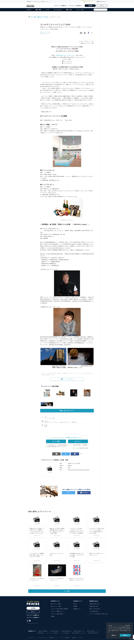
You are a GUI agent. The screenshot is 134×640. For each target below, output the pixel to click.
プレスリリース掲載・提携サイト (57, 613)
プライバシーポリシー (119, 625)
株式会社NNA (40, 633)
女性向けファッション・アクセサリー (51, 422)
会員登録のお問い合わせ (94, 603)
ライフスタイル (58, 9)
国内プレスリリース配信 (56, 603)
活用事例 (52, 616)
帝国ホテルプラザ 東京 (42, 17)
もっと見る (67, 591)
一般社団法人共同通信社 (42, 631)
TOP (31, 17)
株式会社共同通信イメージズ (93, 631)
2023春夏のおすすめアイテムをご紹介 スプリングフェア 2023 (76, 555)
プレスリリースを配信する (60, 5)
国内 (87, 1)
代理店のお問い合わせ (93, 606)
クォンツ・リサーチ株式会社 (52, 633)
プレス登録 (57, 441)
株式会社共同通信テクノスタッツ (78, 633)
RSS (80, 637)
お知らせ (75, 603)
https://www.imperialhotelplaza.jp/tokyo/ (79, 469)
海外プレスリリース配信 (56, 606)
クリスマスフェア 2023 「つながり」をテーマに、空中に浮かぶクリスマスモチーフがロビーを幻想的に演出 (76, 531)
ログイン (102, 5)
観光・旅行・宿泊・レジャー (65, 422)
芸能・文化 (69, 9)
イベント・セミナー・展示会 (49, 418)
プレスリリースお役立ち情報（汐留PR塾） (59, 608)
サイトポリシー (31, 637)
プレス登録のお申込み (93, 611)
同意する (125, 635)
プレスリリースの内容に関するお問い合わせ (98, 613)
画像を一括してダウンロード (67, 410)
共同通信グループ (77, 608)
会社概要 (75, 606)
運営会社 (74, 637)
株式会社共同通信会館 (66, 631)
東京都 (45, 426)
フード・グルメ (80, 9)
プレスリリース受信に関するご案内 (80, 448)
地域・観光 (38, 9)
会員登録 (90, 5)
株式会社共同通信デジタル (78, 631)
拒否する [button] (114, 635)
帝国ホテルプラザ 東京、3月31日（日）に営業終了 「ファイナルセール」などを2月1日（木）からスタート (37, 531)
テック (47, 9)
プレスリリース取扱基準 (64, 637)
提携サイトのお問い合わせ (94, 608)
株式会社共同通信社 (54, 631)
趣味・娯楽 (74, 422)
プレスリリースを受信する (75, 5)
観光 (35, 17)
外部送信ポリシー (52, 637)
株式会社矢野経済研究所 (93, 633)
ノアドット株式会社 (65, 633)
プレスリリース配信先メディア (57, 611)
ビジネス (29, 9)
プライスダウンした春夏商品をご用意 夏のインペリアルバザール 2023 (37, 555)
